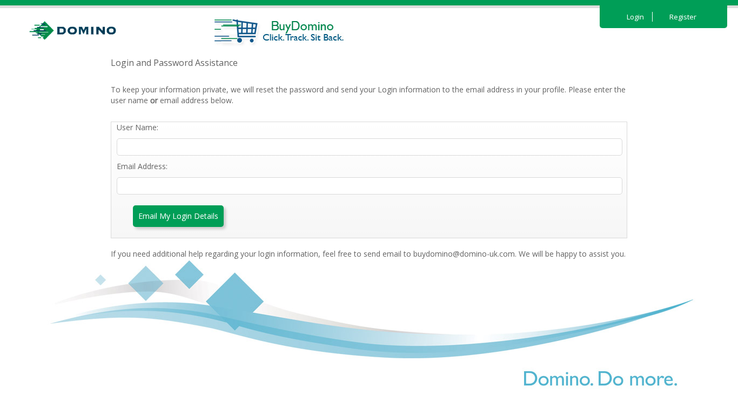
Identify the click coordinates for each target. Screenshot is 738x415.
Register (682, 17)
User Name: (137, 127)
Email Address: (142, 166)
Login (635, 17)
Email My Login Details (178, 216)
